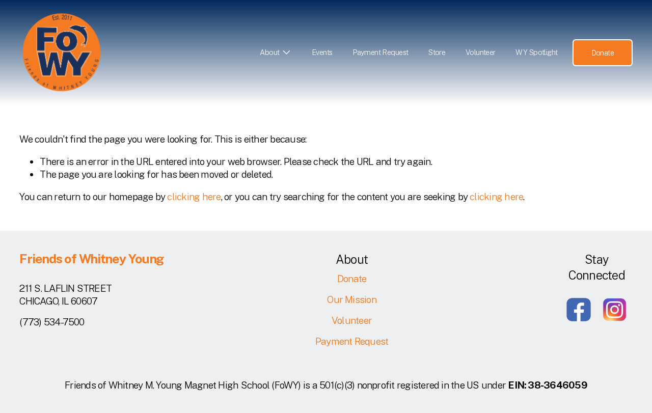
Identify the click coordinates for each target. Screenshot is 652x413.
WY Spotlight (536, 52)
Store (436, 52)
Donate (602, 52)
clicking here (194, 196)
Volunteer (481, 52)
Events (322, 52)
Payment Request (380, 52)
